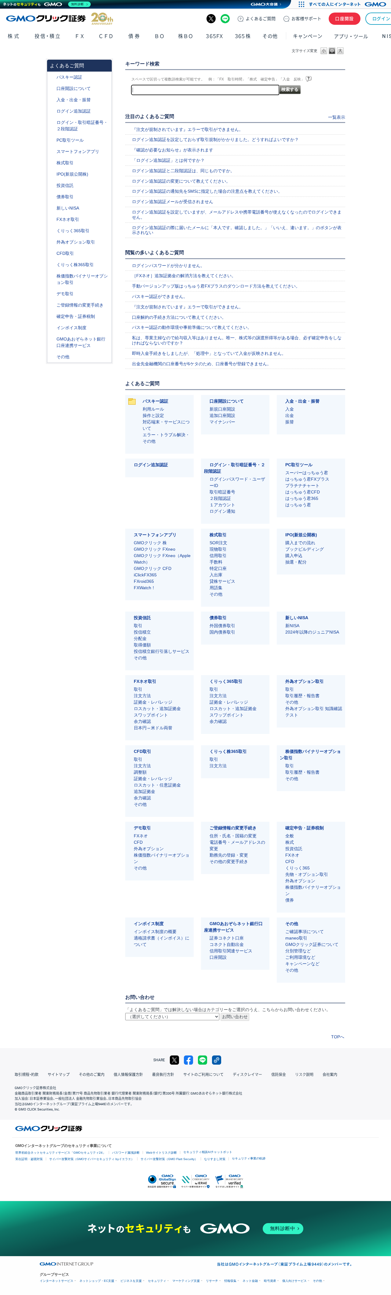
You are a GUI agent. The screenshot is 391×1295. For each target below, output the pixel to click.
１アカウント (222, 504)
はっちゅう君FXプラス (307, 479)
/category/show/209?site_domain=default (52, 294)
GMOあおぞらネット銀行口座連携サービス (81, 342)
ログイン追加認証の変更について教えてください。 (181, 181)
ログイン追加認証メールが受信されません (172, 201)
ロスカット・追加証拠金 (157, 708)
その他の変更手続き (229, 861)
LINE (225, 18)
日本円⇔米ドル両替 (153, 727)
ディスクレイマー (247, 1075)
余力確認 (142, 721)
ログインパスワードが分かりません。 (168, 265)
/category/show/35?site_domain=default (52, 231)
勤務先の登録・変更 (229, 855)
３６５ (242, 36)
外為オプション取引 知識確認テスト (313, 711)
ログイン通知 (222, 511)
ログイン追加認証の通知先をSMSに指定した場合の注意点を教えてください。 (207, 191)
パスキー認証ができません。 (160, 296)
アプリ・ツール (351, 36)
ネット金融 (250, 1280)
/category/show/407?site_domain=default (52, 265)
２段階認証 (220, 498)
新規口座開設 (222, 409)
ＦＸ (80, 36)
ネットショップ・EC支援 (96, 1280)
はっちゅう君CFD (302, 491)
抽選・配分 (296, 562)
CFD (138, 842)
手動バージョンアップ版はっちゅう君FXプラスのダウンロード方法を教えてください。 (216, 286)
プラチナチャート (302, 485)
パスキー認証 (69, 77)
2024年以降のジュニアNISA (312, 632)
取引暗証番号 (222, 491)
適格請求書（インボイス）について (161, 941)
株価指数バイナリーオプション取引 (82, 279)
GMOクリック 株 (150, 542)
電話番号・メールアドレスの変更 (237, 845)
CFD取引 (65, 253)
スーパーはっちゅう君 (306, 472)
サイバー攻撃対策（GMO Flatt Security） (169, 1159)
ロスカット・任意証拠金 (157, 785)
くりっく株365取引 (75, 264)
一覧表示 (336, 117)
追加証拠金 (144, 791)
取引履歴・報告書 (302, 695)
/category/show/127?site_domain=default (52, 316)
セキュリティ (157, 1280)
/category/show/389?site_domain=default (52, 197)
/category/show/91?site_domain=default (52, 88)
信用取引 (218, 555)
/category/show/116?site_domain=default (52, 185)
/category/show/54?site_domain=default (52, 122)
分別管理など (298, 950)
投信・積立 (48, 36)
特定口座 (218, 568)
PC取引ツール (70, 140)
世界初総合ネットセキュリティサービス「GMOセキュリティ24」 (60, 1152)
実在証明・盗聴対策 (29, 1159)
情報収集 (230, 1280)
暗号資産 (270, 1280)
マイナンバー (222, 421)
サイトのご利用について (203, 1075)
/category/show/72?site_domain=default (52, 163)
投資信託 (65, 185)
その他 (63, 356)
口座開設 (344, 18)
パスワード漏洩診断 (126, 1152)
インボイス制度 (71, 327)
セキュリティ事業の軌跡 (248, 1158)
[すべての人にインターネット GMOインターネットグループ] (348, 4)
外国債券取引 (222, 625)
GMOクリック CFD (152, 568)
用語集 (216, 587)
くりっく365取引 (73, 230)
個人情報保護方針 (128, 1075)
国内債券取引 (222, 632)
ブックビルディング (304, 549)
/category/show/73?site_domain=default (52, 174)
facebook (188, 1060)
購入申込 (293, 555)
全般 (289, 835)
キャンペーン (307, 36)
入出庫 (216, 574)
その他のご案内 (91, 1075)
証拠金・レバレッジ (153, 702)
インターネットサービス (56, 1280)
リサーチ (212, 1280)
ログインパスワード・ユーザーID (237, 482)
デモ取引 (65, 293)
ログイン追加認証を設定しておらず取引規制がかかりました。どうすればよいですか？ (215, 139)
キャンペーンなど (302, 963)
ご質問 (261, 18)
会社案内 (330, 1075)
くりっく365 (297, 867)
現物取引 (218, 549)
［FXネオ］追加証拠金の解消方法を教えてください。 (184, 275)
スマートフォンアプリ (78, 151)
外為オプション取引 (76, 242)
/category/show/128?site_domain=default (52, 339)
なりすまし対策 (214, 1159)
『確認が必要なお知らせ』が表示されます (172, 149)
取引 (138, 625)
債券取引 (65, 196)
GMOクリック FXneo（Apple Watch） (162, 558)
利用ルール (153, 409)
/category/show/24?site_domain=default (52, 219)
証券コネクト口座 (227, 938)
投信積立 (142, 632)
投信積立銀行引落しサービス (161, 651)
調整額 (140, 772)
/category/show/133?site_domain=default (52, 276)
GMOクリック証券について (311, 944)
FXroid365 (144, 581)
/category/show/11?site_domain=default (52, 253)
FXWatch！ (144, 587)
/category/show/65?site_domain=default (52, 242)
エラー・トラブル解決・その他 (166, 438)
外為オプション (149, 848)
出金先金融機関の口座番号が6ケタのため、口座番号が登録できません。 (201, 363)
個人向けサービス (294, 1280)
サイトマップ (59, 1075)
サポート (306, 18)
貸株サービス (222, 581)
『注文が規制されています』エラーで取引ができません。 (187, 129)
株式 (14, 36)
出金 (289, 415)
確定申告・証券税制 (76, 316)
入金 (289, 409)
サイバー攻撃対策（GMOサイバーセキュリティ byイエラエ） (91, 1159)
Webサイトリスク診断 (161, 1152)
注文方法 (142, 695)
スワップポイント (151, 715)
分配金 (140, 638)
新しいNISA (68, 208)
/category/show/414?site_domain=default (52, 77)
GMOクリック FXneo (154, 549)
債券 (134, 36)
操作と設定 (153, 415)
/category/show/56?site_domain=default (52, 305)
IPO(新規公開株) (72, 174)
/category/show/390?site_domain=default (52, 328)
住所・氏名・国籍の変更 (233, 835)
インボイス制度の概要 (155, 931)
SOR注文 (218, 542)
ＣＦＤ (106, 36)
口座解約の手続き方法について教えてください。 (179, 317)
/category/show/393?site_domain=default (52, 208)
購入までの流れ (300, 542)
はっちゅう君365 (301, 498)
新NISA (292, 625)
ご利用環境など (300, 957)
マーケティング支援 (186, 1280)
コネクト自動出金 (227, 944)
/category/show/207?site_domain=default (52, 140)
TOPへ (337, 1036)
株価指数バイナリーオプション (161, 858)
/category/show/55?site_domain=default (52, 100)
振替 (289, 421)
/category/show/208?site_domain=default (52, 151)
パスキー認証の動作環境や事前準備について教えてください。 (192, 327)
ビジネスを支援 (131, 1280)
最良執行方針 (163, 1075)
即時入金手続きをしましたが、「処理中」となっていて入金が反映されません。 (209, 353)
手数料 (216, 562)
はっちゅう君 (298, 504)
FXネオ (141, 835)
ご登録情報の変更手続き (80, 305)
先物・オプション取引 (306, 874)
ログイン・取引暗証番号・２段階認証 (82, 125)
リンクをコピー (216, 1060)
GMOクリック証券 (59, 18)
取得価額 (142, 644)
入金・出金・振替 (74, 99)
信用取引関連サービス (231, 950)
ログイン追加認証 (74, 111)
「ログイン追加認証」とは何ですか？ (168, 160)
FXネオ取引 (68, 219)
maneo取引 (296, 938)
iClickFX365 (145, 574)
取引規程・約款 (26, 1075)
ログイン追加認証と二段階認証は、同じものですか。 (183, 170)
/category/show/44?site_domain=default (52, 357)
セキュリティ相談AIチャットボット (207, 1152)
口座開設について (74, 88)
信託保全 (278, 1075)
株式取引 (65, 162)
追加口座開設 (222, 415)
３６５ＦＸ (214, 36)
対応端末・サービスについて (166, 425)
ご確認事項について (304, 931)
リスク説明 (304, 1075)
